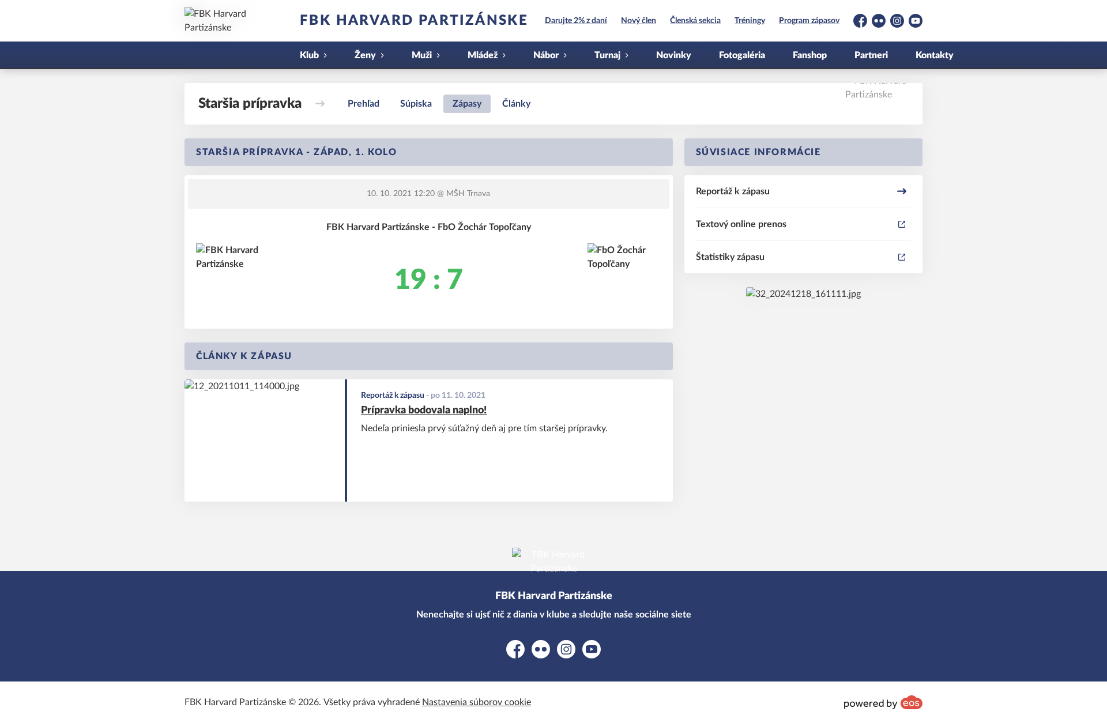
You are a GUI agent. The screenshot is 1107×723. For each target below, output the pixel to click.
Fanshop (810, 55)
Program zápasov (809, 21)
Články (516, 103)
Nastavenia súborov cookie (476, 702)
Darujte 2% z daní (576, 21)
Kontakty (935, 55)
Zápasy (467, 103)
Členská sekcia (695, 21)
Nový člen (638, 21)
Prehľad (363, 103)
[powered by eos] (883, 702)
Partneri (871, 55)
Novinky (673, 55)
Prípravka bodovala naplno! (424, 410)
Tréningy (750, 21)
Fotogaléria (742, 55)
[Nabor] (803, 294)
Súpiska (416, 103)
